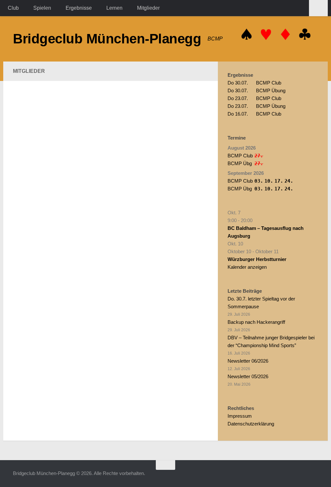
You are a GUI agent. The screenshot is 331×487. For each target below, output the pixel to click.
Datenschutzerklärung (251, 423)
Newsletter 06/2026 (248, 361)
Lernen (114, 8)
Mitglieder (148, 8)
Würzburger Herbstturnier (257, 259)
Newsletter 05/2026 (248, 376)
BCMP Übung (256, 90)
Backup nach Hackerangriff (256, 322)
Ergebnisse (79, 8)
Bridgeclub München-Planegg (107, 38)
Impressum (240, 416)
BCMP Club (254, 82)
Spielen (42, 8)
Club (13, 8)
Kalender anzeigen (247, 267)
